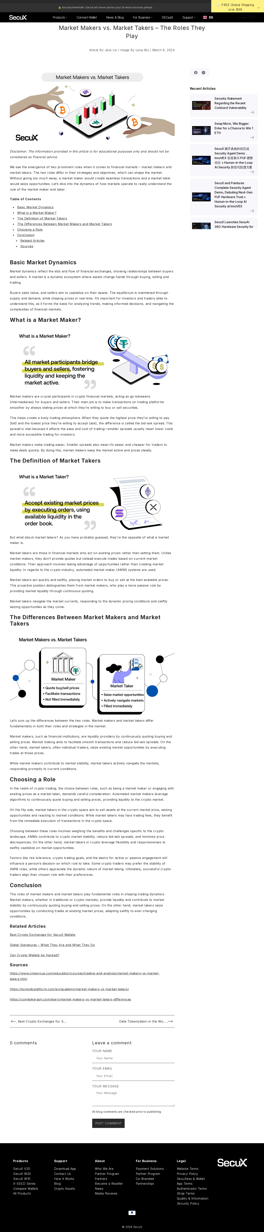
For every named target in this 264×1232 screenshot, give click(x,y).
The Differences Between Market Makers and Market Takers (64, 224)
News (99, 1188)
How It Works (64, 1179)
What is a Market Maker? (37, 213)
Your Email (102, 1068)
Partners (101, 1179)
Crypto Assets (64, 1188)
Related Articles (32, 240)
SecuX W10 (22, 1179)
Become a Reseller (109, 1183)
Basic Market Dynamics (35, 207)
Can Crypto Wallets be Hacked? (35, 955)
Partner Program (107, 1174)
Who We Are (104, 1169)
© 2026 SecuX (132, 1227)
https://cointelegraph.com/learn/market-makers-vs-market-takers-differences (70, 999)
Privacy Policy (187, 1174)
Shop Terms (186, 1193)
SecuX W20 (22, 1174)
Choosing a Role (30, 229)
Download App (65, 1169)
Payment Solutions (150, 1169)
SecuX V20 (21, 1169)
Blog (57, 1183)
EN (211, 17)
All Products (22, 1193)
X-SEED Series (24, 1183)
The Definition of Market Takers (42, 218)
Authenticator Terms (192, 1188)
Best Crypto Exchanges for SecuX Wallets (43, 935)
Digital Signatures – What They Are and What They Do (52, 945)
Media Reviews (106, 1193)
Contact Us (62, 1174)
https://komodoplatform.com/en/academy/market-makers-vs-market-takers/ (69, 989)
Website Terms (188, 1169)
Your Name (102, 1051)
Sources (26, 246)
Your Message (105, 1086)
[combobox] (208, 17)
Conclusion (26, 235)
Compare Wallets (25, 1188)
